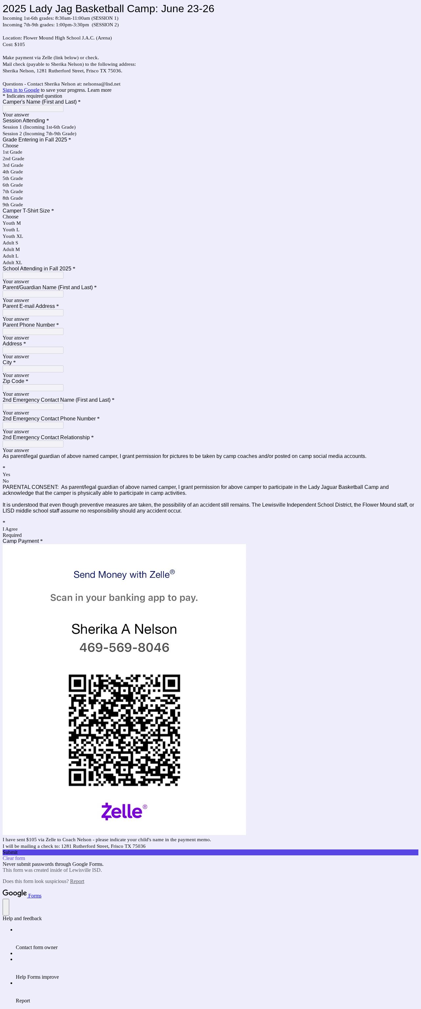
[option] (210, 146)
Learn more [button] (99, 90)
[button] (210, 852)
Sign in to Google (21, 90)
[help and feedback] (6, 907)
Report (77, 881)
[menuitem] (217, 938)
